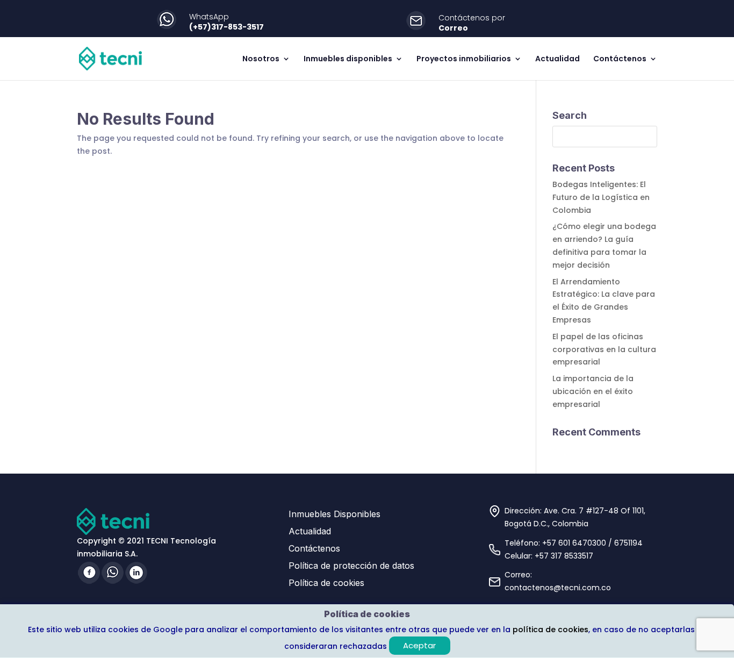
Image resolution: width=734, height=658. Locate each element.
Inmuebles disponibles (348, 59)
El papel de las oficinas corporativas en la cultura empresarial (604, 349)
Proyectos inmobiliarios (463, 59)
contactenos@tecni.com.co (558, 587)
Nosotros (260, 59)
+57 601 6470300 (574, 543)
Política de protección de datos (351, 565)
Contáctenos (619, 59)
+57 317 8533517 (564, 555)
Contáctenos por (471, 17)
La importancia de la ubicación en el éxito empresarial (593, 391)
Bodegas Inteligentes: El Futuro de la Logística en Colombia (601, 197)
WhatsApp (209, 16)
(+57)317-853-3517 (226, 27)
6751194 (628, 543)
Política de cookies (326, 582)
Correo (453, 28)
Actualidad (557, 59)
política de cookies (550, 629)
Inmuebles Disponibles (334, 514)
